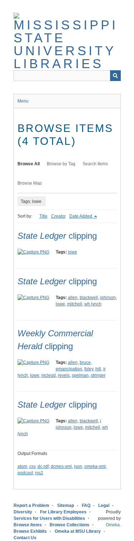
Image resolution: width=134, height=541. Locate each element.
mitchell (74, 304)
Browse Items (28, 524)
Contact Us (25, 537)
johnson (108, 297)
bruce (85, 362)
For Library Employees (63, 511)
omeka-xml (95, 466)
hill (98, 368)
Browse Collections (69, 524)
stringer (98, 375)
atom (22, 466)
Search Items (95, 163)
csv (32, 466)
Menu (23, 101)
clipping (57, 236)
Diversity (23, 511)
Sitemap (65, 505)
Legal (103, 505)
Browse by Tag (61, 163)
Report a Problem (31, 505)
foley (88, 368)
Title (43, 216)
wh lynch (92, 304)
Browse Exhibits (30, 531)
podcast (25, 472)
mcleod (48, 375)
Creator (58, 216)
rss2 (39, 472)
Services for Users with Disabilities (49, 518)
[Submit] (115, 75)
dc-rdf (43, 466)
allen (73, 297)
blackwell (89, 297)
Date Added (81, 216)
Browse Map (30, 183)
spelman (80, 375)
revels (64, 375)
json (78, 466)
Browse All (29, 163)
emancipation (69, 368)
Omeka (113, 524)
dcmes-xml (61, 466)
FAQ (86, 505)
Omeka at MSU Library (78, 531)
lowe (72, 252)
